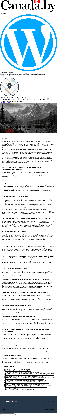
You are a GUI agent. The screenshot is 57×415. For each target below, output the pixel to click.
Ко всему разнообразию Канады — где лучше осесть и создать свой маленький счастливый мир (29, 373)
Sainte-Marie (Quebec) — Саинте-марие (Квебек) (17, 369)
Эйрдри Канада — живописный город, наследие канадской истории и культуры (25, 380)
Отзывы (8, 75)
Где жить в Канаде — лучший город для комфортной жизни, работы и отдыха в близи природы (29, 374)
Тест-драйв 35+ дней (5, 102)
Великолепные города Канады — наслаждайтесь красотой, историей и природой (26, 381)
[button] (1, 13)
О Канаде (45, 401)
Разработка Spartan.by (50, 409)
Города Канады (28, 121)
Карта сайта (52, 401)
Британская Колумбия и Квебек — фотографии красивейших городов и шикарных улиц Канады (29, 377)
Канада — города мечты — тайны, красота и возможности (20, 389)
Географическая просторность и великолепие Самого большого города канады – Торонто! (28, 385)
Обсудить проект (4, 76)
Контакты (39, 401)
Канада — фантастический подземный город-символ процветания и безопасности (26, 384)
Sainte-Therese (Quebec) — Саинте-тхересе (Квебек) (18, 370)
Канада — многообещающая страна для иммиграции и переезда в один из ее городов (27, 382)
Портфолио (3, 75)
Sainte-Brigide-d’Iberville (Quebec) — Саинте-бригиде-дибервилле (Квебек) (24, 376)
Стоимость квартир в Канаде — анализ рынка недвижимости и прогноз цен (24, 378)
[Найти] (15, 414)
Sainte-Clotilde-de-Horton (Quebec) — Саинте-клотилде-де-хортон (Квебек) (24, 372)
